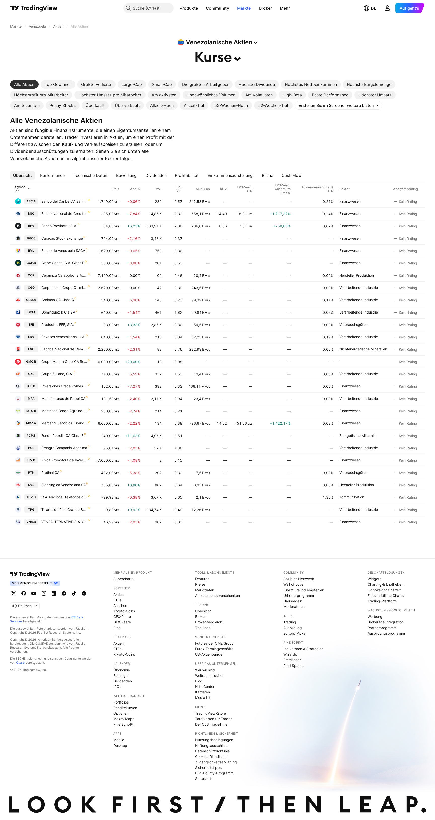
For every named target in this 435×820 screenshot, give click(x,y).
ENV (31, 337)
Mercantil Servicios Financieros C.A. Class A (64, 423)
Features (202, 579)
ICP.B (31, 386)
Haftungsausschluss (211, 745)
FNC (31, 349)
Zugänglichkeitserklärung (216, 762)
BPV (31, 226)
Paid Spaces (293, 665)
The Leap (203, 628)
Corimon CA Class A (57, 300)
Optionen (120, 713)
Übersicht (203, 611)
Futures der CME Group (214, 643)
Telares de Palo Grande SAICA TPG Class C (64, 509)
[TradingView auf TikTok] (74, 593)
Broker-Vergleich (208, 622)
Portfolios (121, 702)
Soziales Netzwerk (298, 579)
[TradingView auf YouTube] (33, 593)
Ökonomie (121, 670)
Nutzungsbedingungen (214, 740)
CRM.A (31, 300)
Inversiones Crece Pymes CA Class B (64, 386)
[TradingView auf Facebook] (23, 593)
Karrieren (202, 692)
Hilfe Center (204, 686)
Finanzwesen (350, 201)
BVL (31, 250)
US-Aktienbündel (209, 654)
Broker (265, 8)
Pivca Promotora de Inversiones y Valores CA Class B (64, 460)
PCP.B (31, 435)
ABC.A (31, 201)
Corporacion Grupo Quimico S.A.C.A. (64, 287)
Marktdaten (204, 590)
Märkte (244, 8)
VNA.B (31, 522)
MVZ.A (31, 423)
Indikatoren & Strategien (303, 649)
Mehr (285, 8)
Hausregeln (292, 601)
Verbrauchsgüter (353, 324)
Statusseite (204, 778)
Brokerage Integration (386, 622)
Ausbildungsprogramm (386, 633)
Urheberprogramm (298, 595)
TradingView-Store (210, 713)
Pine (116, 628)
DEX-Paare (122, 622)
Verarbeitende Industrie (358, 287)
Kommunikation (351, 497)
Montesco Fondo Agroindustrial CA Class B (64, 411)
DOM (31, 312)
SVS (31, 485)
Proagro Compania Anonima (64, 448)
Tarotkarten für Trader (213, 719)
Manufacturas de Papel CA (63, 398)
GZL (31, 374)
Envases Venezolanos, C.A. (63, 337)
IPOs (117, 686)
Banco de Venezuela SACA (63, 250)
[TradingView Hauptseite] (34, 8)
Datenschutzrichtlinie (212, 751)
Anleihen (120, 605)
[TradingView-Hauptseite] (30, 574)
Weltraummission (209, 675)
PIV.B (31, 460)
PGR (31, 448)
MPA (31, 398)
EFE (31, 324)
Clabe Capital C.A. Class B (62, 263)
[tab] (24, 84)
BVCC (31, 238)
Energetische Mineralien (358, 435)
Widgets (374, 579)
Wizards (290, 654)
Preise (200, 584)
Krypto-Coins (124, 611)
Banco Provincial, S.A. (59, 226)
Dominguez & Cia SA (58, 312)
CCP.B (31, 263)
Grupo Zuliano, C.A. (57, 374)
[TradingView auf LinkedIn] (53, 593)
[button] (201, 8)
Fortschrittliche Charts (386, 595)
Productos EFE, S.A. (57, 324)
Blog (198, 681)
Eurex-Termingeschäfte (214, 649)
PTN (31, 472)
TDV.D (31, 497)
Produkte (189, 8)
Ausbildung (292, 628)
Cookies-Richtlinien (210, 756)
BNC (31, 213)
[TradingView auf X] (13, 593)
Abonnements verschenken (217, 595)
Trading (289, 622)
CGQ (31, 287)
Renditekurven (125, 708)
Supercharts (123, 579)
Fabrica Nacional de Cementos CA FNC (64, 349)
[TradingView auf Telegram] (63, 593)
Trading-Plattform (382, 601)
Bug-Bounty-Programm (214, 773)
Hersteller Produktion (356, 275)
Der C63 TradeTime (211, 724)
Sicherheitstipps (208, 767)
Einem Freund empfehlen (303, 590)
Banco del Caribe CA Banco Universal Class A (64, 201)
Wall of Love (293, 584)
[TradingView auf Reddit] (84, 593)
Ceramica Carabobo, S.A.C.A (64, 275)
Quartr (20, 663)
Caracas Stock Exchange (62, 238)
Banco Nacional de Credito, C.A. (64, 213)
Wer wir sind (205, 670)
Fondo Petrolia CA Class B (62, 435)
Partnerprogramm (382, 628)
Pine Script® (123, 724)
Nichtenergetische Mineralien (363, 349)
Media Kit (202, 697)
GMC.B (31, 361)
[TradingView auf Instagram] (43, 593)
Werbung (375, 616)
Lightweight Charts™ (384, 590)
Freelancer (292, 660)
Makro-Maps (123, 719)
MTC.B (31, 411)
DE (373, 8)
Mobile (118, 740)
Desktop (120, 745)
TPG (31, 509)
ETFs (117, 600)
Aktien (118, 594)
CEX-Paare (122, 616)
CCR (31, 275)
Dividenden (122, 681)
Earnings (120, 675)
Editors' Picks (294, 633)
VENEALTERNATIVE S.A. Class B (64, 522)
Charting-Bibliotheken (385, 584)
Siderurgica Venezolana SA (63, 485)
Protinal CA (50, 472)
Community (217, 8)
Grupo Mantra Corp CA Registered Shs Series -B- (64, 361)
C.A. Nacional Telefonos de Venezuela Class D (64, 497)
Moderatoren (294, 606)
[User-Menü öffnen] (387, 8)
